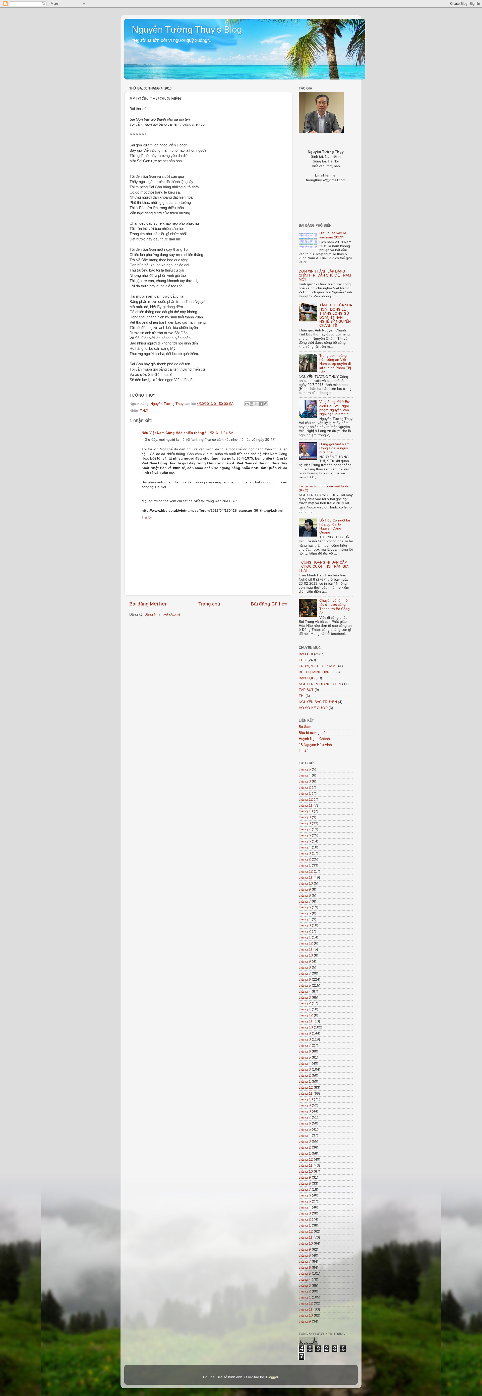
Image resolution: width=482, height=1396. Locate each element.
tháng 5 (305, 769)
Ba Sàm (305, 727)
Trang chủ (209, 603)
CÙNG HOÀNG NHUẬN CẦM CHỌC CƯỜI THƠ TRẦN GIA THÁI (323, 566)
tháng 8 (305, 823)
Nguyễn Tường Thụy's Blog (187, 29)
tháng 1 (305, 793)
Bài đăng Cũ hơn (269, 603)
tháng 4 (305, 775)
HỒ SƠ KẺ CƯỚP (313, 708)
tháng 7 (305, 829)
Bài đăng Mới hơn (148, 603)
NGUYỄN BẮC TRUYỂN (318, 702)
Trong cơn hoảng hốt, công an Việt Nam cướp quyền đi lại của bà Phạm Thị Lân (335, 364)
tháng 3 (305, 781)
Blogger (272, 1377)
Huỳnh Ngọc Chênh (314, 739)
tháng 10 (306, 811)
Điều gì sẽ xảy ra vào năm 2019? (332, 235)
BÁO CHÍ (306, 654)
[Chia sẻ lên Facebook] (261, 403)
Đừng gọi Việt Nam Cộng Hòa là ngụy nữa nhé (334, 448)
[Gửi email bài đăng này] (246, 403)
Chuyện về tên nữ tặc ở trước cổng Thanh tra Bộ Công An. (334, 607)
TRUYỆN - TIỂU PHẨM (317, 666)
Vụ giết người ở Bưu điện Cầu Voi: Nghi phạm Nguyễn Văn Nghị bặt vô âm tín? (335, 408)
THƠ (144, 411)
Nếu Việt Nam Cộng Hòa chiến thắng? (174, 433)
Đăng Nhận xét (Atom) (162, 614)
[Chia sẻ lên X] (256, 403)
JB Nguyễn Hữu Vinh (315, 745)
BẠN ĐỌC (307, 678)
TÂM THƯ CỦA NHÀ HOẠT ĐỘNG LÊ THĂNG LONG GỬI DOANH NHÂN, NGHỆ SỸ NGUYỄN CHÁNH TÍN (335, 315)
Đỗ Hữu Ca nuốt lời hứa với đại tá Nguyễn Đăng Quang (334, 526)
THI (302, 696)
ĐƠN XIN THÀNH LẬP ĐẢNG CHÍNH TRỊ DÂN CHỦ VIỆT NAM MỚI (325, 275)
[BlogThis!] (251, 403)
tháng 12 (306, 799)
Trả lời (147, 517)
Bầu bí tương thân (313, 733)
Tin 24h (305, 750)
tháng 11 (306, 805)
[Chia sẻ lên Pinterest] (265, 403)
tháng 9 (305, 817)
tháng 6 (305, 835)
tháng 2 (305, 787)
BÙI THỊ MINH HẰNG (315, 672)
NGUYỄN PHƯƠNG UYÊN (320, 684)
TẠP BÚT (306, 690)
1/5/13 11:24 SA (220, 433)
